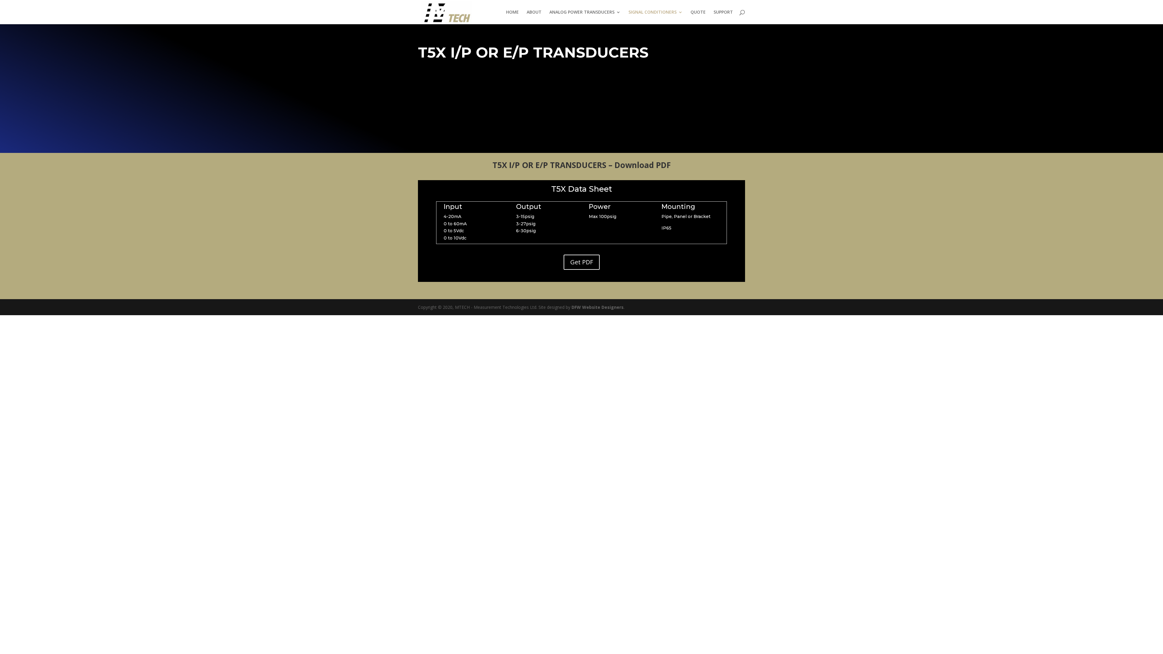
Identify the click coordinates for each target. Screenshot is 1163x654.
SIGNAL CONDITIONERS (652, 12)
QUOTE (698, 12)
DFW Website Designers (598, 307)
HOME (512, 12)
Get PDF (581, 262)
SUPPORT (723, 12)
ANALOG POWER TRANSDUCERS (582, 12)
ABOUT (534, 12)
